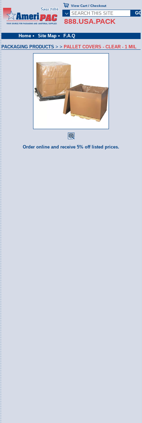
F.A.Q (69, 35)
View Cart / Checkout (88, 6)
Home (25, 35)
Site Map (47, 35)
